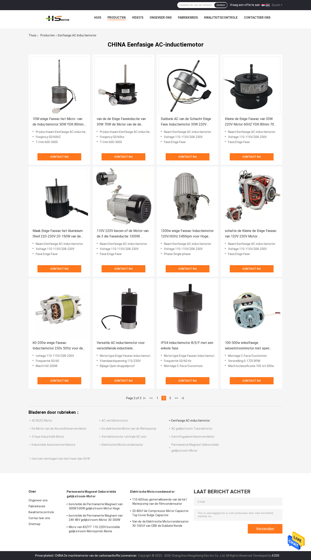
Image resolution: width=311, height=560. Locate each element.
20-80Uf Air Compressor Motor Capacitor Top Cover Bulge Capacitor (160, 513)
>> (176, 398)
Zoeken (220, 5)
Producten (116, 17)
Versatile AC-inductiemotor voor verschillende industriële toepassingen (121, 346)
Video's (137, 17)
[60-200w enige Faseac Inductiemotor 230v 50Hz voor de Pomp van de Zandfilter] (59, 309)
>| (183, 398)
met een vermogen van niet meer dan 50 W (61, 458)
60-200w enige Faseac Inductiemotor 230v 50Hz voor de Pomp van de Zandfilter (58, 346)
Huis (97, 17)
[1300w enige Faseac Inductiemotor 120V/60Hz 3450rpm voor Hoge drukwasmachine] (187, 197)
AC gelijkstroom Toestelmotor (191, 428)
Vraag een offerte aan (245, 5)
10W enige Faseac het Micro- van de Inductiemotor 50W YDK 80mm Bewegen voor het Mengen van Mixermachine (58, 122)
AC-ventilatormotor (115, 420)
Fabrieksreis (188, 17)
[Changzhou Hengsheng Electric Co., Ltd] (57, 18)
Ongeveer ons (161, 17)
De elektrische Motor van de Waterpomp (129, 428)
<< (151, 398)
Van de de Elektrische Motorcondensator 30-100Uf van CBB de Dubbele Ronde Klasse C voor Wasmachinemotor (160, 524)
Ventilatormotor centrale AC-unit (124, 436)
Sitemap (34, 524)
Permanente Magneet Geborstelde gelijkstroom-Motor (91, 494)
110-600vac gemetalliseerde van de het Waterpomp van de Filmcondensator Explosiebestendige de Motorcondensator (159, 502)
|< (144, 398)
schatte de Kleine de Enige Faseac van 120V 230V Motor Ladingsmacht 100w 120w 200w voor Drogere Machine (251, 234)
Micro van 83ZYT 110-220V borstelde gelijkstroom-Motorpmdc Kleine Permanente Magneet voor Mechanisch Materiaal (96, 529)
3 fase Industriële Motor (48, 436)
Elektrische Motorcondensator (122, 444)
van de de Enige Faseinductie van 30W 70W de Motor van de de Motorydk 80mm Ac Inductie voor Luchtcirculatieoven (122, 122)
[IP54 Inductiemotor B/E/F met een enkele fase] (187, 309)
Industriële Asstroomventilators (53, 444)
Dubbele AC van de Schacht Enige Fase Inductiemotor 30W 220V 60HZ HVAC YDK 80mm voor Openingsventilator (186, 122)
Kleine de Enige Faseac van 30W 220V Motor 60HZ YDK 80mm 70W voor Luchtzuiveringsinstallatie (251, 122)
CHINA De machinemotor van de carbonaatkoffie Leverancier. (96, 555)
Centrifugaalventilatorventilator (193, 436)
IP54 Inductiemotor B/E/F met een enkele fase (187, 345)
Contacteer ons (257, 17)
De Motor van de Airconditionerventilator (59, 428)
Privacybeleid (44, 555)
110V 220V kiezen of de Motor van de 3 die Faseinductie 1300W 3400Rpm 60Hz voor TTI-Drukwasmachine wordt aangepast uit (123, 234)
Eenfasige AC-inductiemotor (190, 420)
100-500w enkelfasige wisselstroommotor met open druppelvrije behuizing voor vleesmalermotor (247, 346)
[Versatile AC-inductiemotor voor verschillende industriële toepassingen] (123, 309)
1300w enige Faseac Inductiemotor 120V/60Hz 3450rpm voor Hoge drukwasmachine (187, 234)
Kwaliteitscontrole (221, 17)
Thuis (32, 35)
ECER (275, 555)
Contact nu (59, 156)
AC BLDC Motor (42, 420)
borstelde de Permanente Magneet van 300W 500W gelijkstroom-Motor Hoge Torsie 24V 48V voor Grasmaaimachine (96, 506)
